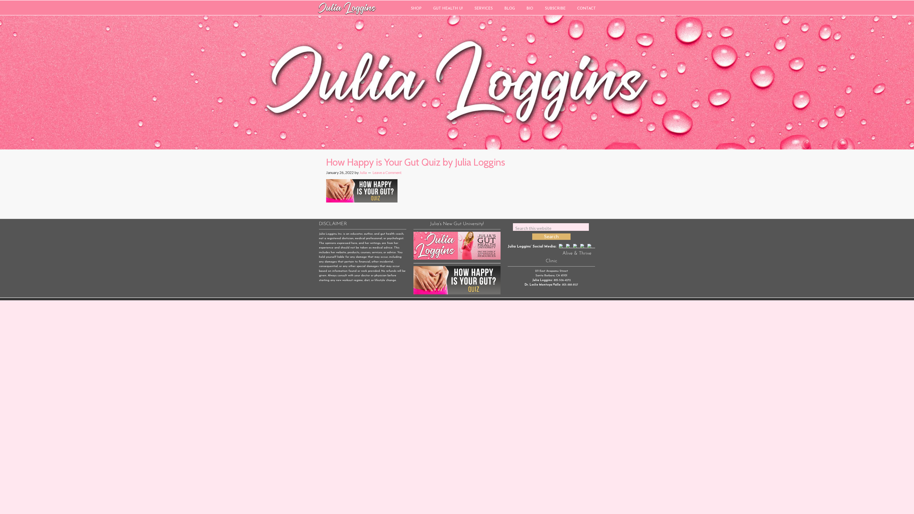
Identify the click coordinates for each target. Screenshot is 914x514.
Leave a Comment (387, 172)
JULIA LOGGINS (347, 7)
